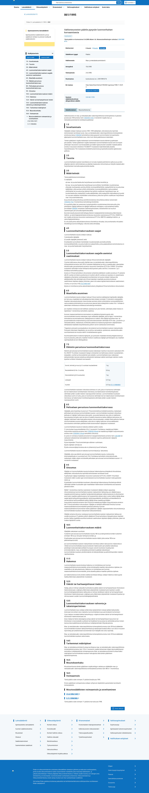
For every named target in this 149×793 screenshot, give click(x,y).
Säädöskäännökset (21, 741)
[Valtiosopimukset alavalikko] (81, 7)
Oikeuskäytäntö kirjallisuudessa (57, 754)
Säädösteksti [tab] (71, 110)
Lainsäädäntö (26, 7)
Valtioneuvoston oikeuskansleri (89, 729)
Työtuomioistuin (52, 745)
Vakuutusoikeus (52, 749)
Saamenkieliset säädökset (23, 745)
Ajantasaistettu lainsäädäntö (24, 725)
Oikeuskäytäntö (42, 7)
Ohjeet (110, 766)
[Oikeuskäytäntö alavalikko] (49, 7)
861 (49, 22)
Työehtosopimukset (85, 737)
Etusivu (16, 7)
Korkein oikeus (52, 725)
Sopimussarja (114, 725)
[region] (94, 374)
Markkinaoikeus (52, 741)
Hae (118, 3)
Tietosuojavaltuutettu (86, 733)
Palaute (110, 774)
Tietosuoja (111, 787)
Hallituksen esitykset (91, 7)
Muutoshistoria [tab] (84, 110)
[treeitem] (39, 61)
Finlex (28, 22)
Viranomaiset (57, 7)
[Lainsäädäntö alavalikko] (33, 7)
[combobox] (84, 2)
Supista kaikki (30, 57)
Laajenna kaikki (45, 57)
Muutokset (19, 733)
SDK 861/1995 (90, 97)
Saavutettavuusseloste (115, 778)
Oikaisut (18, 737)
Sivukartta (111, 783)
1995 (44, 22)
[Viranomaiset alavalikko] (63, 7)
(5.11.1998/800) (115, 385)
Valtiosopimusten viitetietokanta (120, 733)
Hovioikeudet (51, 729)
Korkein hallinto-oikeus (54, 733)
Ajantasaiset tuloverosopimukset (121, 729)
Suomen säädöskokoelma (23, 729)
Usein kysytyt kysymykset (116, 770)
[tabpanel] (94, 409)
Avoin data (106, 7)
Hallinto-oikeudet (52, 737)
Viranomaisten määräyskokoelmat (90, 725)
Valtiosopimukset (73, 7)
